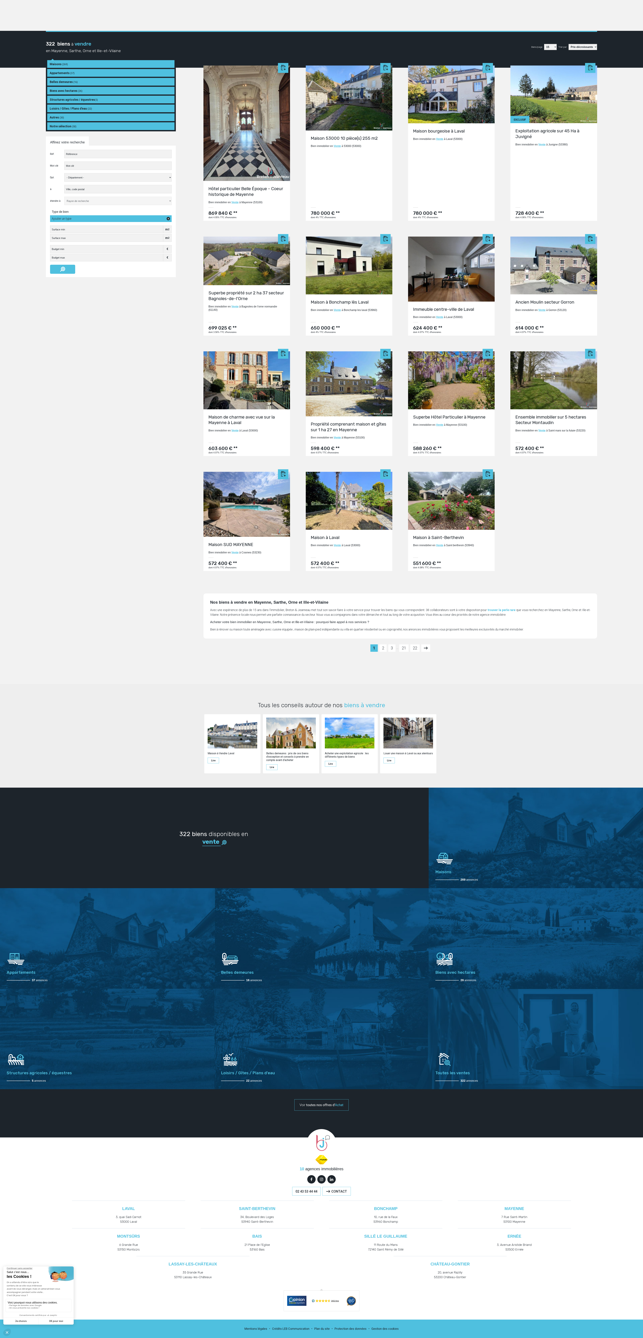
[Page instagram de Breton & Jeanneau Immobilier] (321, 1179)
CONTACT (339, 1191)
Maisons (59, 64)
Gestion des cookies (385, 1328)
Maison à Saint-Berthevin (438, 537)
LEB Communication (295, 1328)
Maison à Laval (325, 537)
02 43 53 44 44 (306, 1191)
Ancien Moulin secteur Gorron (544, 302)
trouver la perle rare (501, 610)
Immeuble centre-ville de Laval (443, 309)
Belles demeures (64, 82)
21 (404, 648)
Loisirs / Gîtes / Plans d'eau (71, 108)
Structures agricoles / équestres (74, 99)
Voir (321, 1105)
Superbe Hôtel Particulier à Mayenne (449, 417)
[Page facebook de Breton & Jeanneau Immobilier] (311, 1179)
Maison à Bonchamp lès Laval (340, 302)
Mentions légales (255, 1328)
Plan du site (322, 1328)
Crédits (277, 1328)
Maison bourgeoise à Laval (439, 131)
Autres (57, 117)
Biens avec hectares (66, 90)
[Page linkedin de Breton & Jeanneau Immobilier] (331, 1179)
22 (415, 648)
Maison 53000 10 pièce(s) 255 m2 (344, 138)
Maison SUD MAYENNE (230, 544)
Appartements (62, 73)
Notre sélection (63, 126)
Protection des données (351, 1328)
